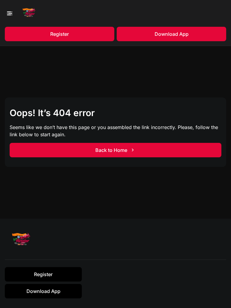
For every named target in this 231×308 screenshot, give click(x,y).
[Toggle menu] (9, 13)
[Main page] (30, 13)
